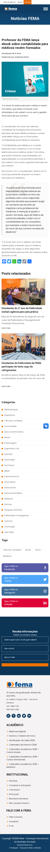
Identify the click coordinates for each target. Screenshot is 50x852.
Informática (9, 482)
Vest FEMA (9, 532)
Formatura (9, 465)
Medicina (8, 498)
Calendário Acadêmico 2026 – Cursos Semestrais (22, 758)
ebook (28, 550)
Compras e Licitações (20, 785)
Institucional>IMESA (13, 493)
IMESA (6, 471)
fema (38, 550)
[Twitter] (24, 716)
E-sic (11, 825)
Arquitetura (9, 415)
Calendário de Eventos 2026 (23, 744)
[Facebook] (14, 716)
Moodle (20, 2)
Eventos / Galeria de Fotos (22, 735)
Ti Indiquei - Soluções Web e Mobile (25, 848)
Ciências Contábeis (13, 420)
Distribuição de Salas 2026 (22, 740)
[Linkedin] (19, 716)
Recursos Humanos (18, 798)
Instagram (11, 591)
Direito (7, 437)
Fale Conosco (16, 816)
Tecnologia (9, 526)
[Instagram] (8, 716)
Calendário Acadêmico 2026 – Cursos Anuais (22, 751)
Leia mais (6, 328)
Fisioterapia (9, 459)
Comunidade (10, 426)
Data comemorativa (13, 432)
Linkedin (11, 603)
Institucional (10, 487)
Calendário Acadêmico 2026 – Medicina (22, 765)
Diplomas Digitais (17, 731)
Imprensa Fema (11, 476)
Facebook (11, 568)
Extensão (8, 454)
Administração (11, 409)
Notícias (8, 504)
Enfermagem (10, 443)
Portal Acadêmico (9, 2)
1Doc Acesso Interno (19, 803)
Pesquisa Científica (13, 510)
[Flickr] (29, 716)
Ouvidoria (13, 821)
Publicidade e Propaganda (16, 515)
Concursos (14, 789)
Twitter (11, 580)
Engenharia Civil (11, 448)
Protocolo (27, 2)
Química (8, 521)
